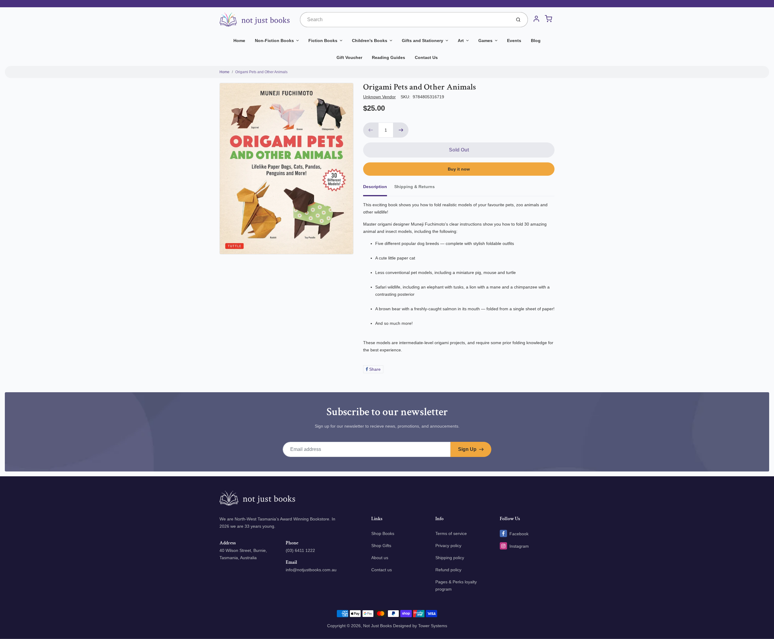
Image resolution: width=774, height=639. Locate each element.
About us (379, 557)
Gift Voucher (349, 57)
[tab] (378, 188)
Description (375, 186)
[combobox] (405, 19)
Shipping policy (449, 557)
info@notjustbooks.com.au (311, 569)
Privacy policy (448, 545)
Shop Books (382, 533)
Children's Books (369, 40)
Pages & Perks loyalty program (456, 585)
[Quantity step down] (370, 130)
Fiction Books (322, 40)
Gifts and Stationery (422, 40)
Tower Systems (432, 625)
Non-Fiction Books (274, 40)
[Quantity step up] (400, 130)
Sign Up (467, 449)
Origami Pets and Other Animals (261, 72)
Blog (536, 40)
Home (239, 40)
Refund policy (448, 569)
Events (514, 40)
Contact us (381, 569)
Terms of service (451, 533)
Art (461, 40)
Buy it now (459, 169)
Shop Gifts (381, 545)
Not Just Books (377, 625)
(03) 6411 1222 (300, 550)
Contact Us (426, 57)
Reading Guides (388, 57)
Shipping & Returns (414, 186)
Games (485, 40)
